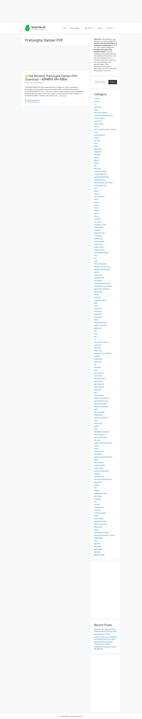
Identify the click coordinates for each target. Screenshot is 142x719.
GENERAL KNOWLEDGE (102, 269)
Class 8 (96, 216)
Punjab (96, 445)
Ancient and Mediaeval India (103, 115)
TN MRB (96, 504)
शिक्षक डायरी (97, 552)
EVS (95, 258)
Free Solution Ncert (100, 264)
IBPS (95, 331)
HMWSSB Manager (100, 322)
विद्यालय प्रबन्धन (98, 549)
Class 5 (96, 208)
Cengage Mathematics (101, 177)
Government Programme (102, 283)
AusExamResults (99, 135)
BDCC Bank (98, 149)
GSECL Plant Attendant (101, 289)
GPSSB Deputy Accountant (103, 286)
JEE (95, 364)
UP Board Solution (100, 513)
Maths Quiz (97, 389)
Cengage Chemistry (100, 171)
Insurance (97, 356)
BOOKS (96, 163)
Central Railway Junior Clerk (103, 182)
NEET (96, 409)
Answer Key (98, 121)
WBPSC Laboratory (100, 524)
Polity (96, 429)
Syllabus (97, 490)
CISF (95, 188)
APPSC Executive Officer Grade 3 (105, 129)
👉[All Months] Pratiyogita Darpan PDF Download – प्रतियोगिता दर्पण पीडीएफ (51, 77)
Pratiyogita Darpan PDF (33, 100)
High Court (97, 297)
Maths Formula (99, 387)
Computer (97, 219)
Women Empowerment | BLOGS (104, 535)
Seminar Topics (99, 476)
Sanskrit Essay (99, 462)
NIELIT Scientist (99, 412)
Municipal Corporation (101, 406)
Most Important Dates (101, 401)
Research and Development (103, 457)
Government (98, 280)
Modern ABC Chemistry (101, 398)
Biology (96, 157)
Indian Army (98, 350)
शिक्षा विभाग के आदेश (99, 555)
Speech (96, 485)
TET (95, 501)
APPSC (96, 126)
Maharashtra (98, 381)
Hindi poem (98, 314)
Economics (110, 28)
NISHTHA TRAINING (100, 417)
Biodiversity (98, 152)
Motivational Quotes (100, 403)
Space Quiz (97, 482)
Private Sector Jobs (100, 437)
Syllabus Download (100, 493)
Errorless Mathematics (101, 252)
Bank (95, 143)
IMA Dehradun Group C (101, 342)
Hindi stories (98, 317)
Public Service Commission (103, 443)
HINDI (96, 303)
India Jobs (97, 348)
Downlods (97, 230)
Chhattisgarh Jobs (100, 185)
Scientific (97, 473)
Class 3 (96, 202)
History (99, 28)
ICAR (95, 334)
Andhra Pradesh (99, 118)
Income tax (97, 345)
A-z (95, 104)
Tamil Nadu (98, 496)
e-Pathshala (98, 236)
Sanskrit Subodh (99, 465)
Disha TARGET (99, 227)
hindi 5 (96, 306)
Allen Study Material (100, 112)
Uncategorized (99, 507)
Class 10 (97, 194)
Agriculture (97, 107)
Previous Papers (75, 28)
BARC (96, 146)
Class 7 (96, 213)
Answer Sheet (98, 124)
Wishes (96, 529)
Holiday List (98, 328)
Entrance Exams (99, 250)
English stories (99, 247)
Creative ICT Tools (100, 224)
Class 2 (96, 199)
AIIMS (96, 110)
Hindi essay (98, 308)
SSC (95, 487)
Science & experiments (101, 471)
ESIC (95, 255)
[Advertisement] (49, 11)
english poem (98, 244)
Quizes (96, 448)
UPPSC (96, 515)
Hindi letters (98, 311)
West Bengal (98, 527)
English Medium (99, 241)
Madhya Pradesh (99, 378)
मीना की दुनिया (97, 546)
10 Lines (97, 101)
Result (96, 459)
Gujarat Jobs (98, 292)
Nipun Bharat (98, 415)
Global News (98, 275)
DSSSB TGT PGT (99, 233)
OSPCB (96, 426)
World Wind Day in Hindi (102, 634)
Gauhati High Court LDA (102, 266)
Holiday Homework (100, 325)
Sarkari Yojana (98, 468)
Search (112, 82)
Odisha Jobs (98, 423)
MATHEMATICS (99, 384)
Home (65, 28)
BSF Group (97, 168)
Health (96, 294)
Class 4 (96, 205)
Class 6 (96, 210)
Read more (62, 95)
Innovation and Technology (103, 353)
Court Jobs (97, 222)
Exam (96, 261)
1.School (96, 98)
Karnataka (97, 367)
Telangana (97, 499)
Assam (96, 132)
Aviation (96, 138)
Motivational (88, 28)
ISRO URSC (97, 362)
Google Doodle (99, 278)
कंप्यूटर (96, 541)
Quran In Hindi (98, 451)
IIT (95, 339)
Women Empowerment (101, 532)
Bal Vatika (97, 140)
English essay (98, 238)
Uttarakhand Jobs (100, 521)
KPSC (96, 370)
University (97, 510)
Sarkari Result (38, 27)
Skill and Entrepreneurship (102, 479)
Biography (97, 154)
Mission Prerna (99, 395)
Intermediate (98, 359)
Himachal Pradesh (100, 300)
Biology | (97, 160)
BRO (95, 166)
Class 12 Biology (99, 196)
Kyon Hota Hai (98, 373)
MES (95, 392)
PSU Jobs (97, 440)
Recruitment (98, 454)
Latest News (98, 376)
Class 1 (96, 191)
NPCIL (96, 420)
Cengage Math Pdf (100, 174)
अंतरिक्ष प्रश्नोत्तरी (98, 538)
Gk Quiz (96, 272)
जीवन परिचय (97, 543)
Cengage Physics (99, 180)
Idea (95, 336)
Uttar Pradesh (98, 518)
